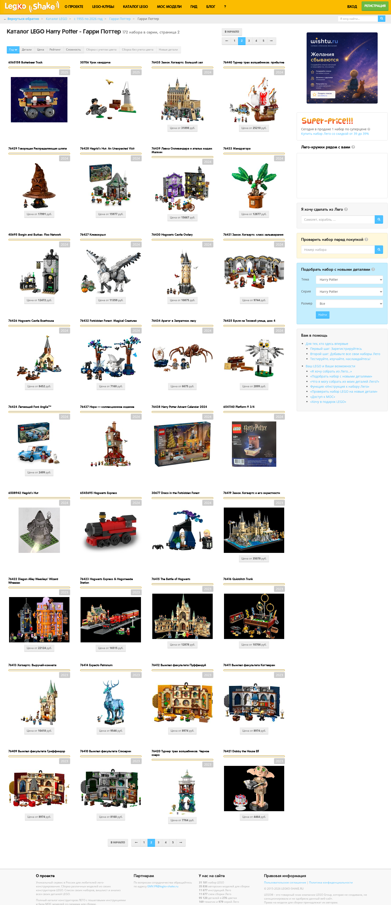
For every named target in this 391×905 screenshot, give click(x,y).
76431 (253, 234)
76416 (238, 579)
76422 (33, 580)
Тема (305, 279)
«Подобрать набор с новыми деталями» (341, 376)
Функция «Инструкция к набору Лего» (339, 386)
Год (11, 49)
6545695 (98, 493)
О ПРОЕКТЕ (74, 7)
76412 (179, 665)
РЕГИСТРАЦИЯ (375, 6)
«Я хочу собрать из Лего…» (331, 371)
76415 (171, 579)
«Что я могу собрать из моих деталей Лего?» (344, 381)
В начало (232, 32)
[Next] (271, 41)
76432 (108, 320)
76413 (32, 665)
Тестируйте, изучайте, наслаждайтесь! (340, 359)
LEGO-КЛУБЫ (103, 7)
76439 (182, 150)
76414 (96, 665)
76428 (107, 148)
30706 (95, 62)
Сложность (73, 49)
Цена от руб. (182, 128)
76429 (37, 148)
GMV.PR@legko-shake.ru (162, 886)
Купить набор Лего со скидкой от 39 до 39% (335, 133)
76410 (105, 751)
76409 (36, 751)
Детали (27, 49)
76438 (179, 407)
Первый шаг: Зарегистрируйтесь (336, 348)
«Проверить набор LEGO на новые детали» (343, 391)
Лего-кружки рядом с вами (325, 147)
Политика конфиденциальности (331, 882)
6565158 (25, 62)
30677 (175, 493)
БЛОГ (210, 7)
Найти (322, 315)
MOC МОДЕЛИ (169, 7)
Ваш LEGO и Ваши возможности (330, 366)
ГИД (194, 7)
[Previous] (226, 41)
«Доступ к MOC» (322, 396)
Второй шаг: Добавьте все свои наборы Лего (345, 354)
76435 (177, 62)
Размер (306, 303)
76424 (29, 407)
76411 (249, 665)
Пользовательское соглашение (285, 882)
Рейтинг (55, 49)
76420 (180, 752)
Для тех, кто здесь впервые (327, 343)
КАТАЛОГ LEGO (135, 7)
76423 (106, 580)
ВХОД (352, 7)
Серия (306, 291)
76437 (107, 407)
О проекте (45, 876)
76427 (93, 234)
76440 (253, 62)
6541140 (239, 407)
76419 (251, 493)
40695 (34, 234)
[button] (368, 129)
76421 (241, 751)
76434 (174, 320)
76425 (249, 320)
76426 (31, 320)
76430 (172, 234)
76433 (236, 148)
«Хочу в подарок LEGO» (328, 401)
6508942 (23, 493)
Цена (41, 49)
